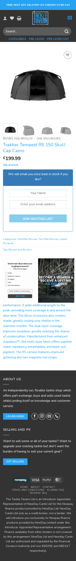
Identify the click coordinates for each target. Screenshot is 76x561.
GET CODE (19, 296)
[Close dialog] (72, 261)
